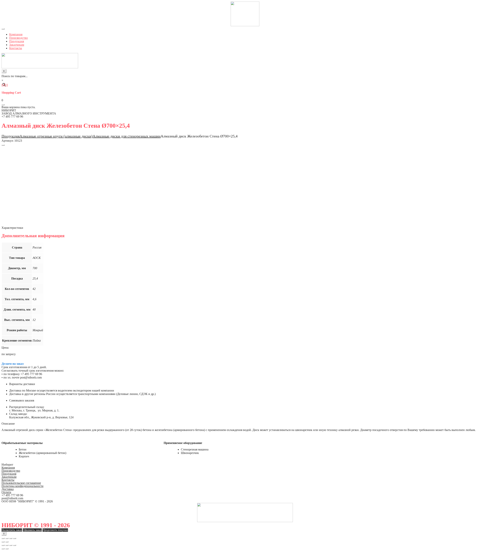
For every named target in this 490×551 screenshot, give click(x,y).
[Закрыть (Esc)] (3, 538)
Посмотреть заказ (12, 530)
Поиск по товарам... (15, 76)
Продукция (16, 41)
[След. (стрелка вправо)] (6, 541)
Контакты (15, 48)
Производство (18, 37)
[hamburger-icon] (3, 28)
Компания (15, 34)
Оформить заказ (32, 530)
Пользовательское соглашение (21, 483)
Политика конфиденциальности (22, 486)
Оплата (6, 492)
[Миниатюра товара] (3, 145)
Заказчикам (16, 44)
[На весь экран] (10, 538)
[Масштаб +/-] (14, 538)
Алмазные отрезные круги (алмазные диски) (56, 136)
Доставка (8, 489)
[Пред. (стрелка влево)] (3, 541)
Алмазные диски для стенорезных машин (127, 136)
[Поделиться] (6, 538)
